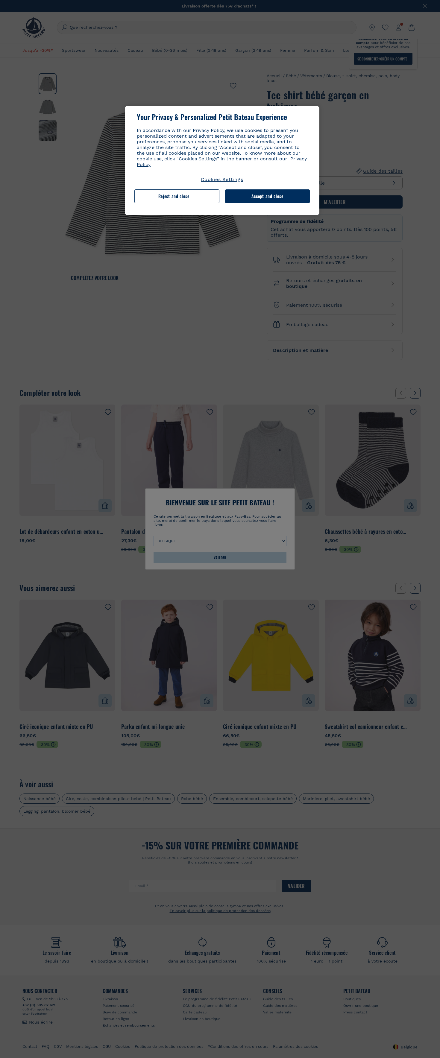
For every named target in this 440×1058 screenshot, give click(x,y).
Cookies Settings (222, 179)
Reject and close (173, 196)
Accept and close (267, 196)
